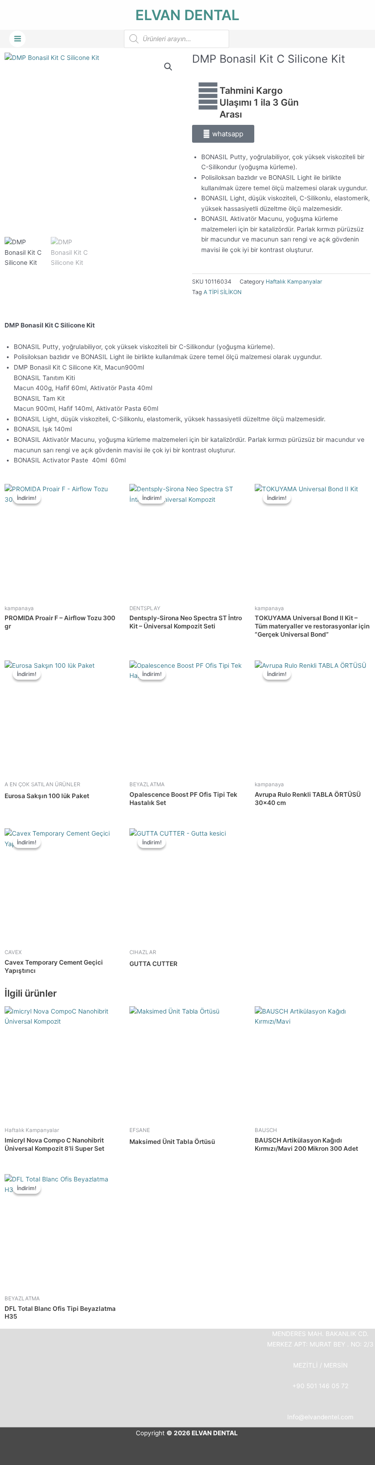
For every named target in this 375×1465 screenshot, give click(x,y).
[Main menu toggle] (17, 39)
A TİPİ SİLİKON (222, 292)
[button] (168, 67)
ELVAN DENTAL (187, 14)
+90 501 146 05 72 (320, 1386)
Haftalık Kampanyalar (294, 281)
